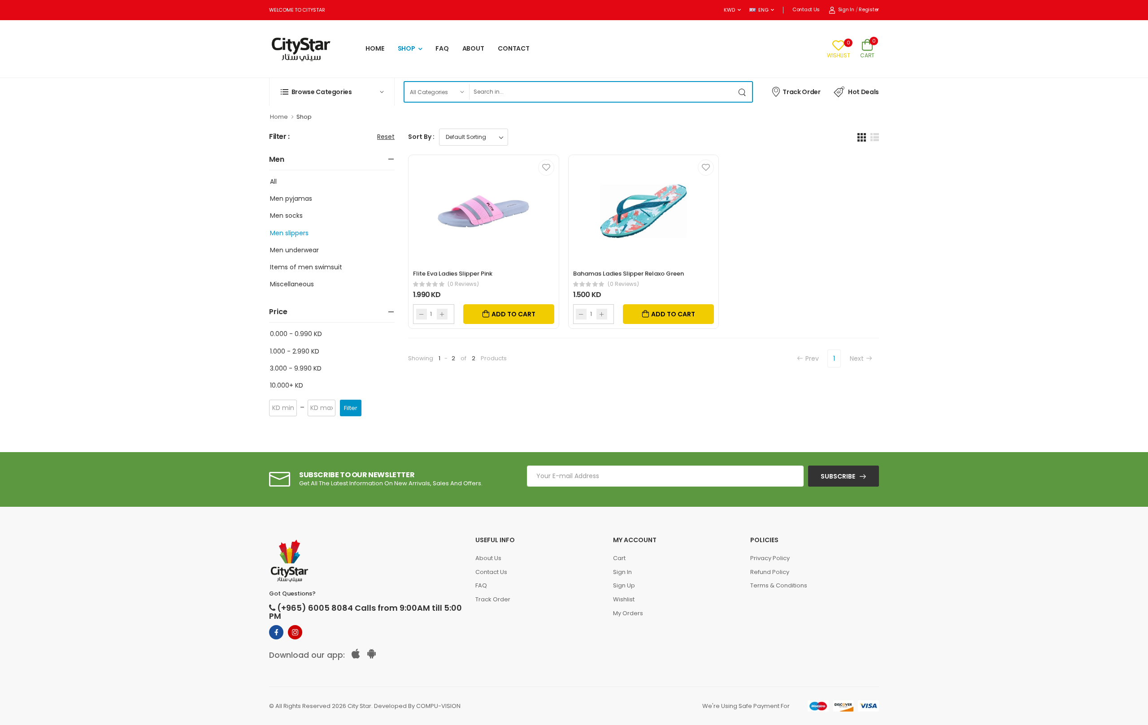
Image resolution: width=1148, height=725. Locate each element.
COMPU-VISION (438, 706)
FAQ (442, 48)
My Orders (628, 613)
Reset (386, 137)
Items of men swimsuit (306, 267)
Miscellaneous (292, 284)
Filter (350, 408)
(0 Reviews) (463, 284)
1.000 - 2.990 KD (294, 351)
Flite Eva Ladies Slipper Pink (452, 273)
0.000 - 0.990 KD (296, 333)
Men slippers (289, 233)
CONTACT (514, 48)
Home (279, 116)
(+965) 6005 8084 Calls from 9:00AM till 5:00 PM (365, 612)
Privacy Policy (770, 558)
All (273, 181)
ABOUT (473, 48)
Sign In (846, 9)
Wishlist (624, 599)
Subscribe (838, 476)
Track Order (801, 91)
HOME (374, 48)
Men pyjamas (291, 198)
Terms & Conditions (778, 585)
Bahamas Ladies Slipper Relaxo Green (628, 273)
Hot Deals (863, 91)
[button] (332, 92)
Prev (812, 358)
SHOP (407, 48)
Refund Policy (769, 572)
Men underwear (294, 250)
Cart (619, 558)
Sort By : (421, 136)
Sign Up (624, 585)
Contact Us (806, 9)
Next (857, 358)
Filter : (279, 137)
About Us (488, 558)
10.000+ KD (286, 385)
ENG (763, 9)
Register (869, 9)
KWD (729, 9)
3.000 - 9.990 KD (296, 368)
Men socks (286, 215)
